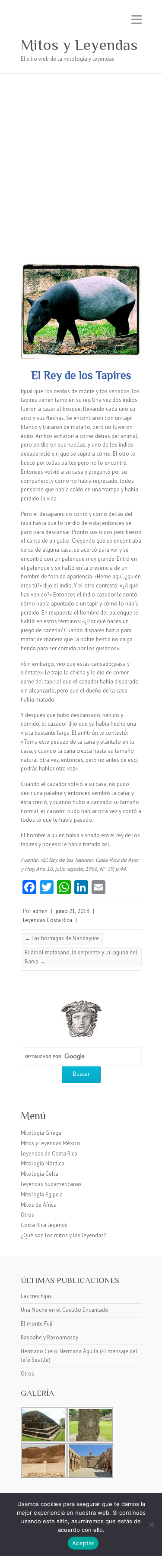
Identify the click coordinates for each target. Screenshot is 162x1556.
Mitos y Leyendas (79, 44)
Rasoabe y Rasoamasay (49, 1337)
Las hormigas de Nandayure (62, 938)
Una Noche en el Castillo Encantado (64, 1310)
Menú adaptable (136, 19)
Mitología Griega (41, 1133)
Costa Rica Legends (44, 1225)
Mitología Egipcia (42, 1194)
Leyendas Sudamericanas (51, 1184)
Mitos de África (39, 1204)
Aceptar (83, 1543)
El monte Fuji (36, 1323)
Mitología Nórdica (42, 1163)
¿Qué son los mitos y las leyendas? (63, 1235)
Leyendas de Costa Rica (49, 1153)
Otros (27, 1214)
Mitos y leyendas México (50, 1143)
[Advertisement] (81, 158)
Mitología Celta (39, 1173)
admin (40, 911)
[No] (151, 1524)
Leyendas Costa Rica (47, 920)
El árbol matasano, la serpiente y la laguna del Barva (81, 957)
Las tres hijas (36, 1296)
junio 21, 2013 (72, 911)
